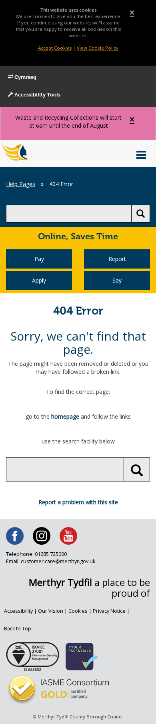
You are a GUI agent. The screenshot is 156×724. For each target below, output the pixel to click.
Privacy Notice (109, 611)
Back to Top (17, 628)
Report (117, 259)
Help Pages (20, 184)
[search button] (140, 214)
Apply (39, 280)
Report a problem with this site (78, 502)
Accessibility (18, 611)
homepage (65, 416)
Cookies (78, 611)
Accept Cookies (55, 48)
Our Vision (50, 611)
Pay (39, 259)
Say (117, 280)
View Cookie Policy (97, 48)
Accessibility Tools (36, 95)
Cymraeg (24, 77)
